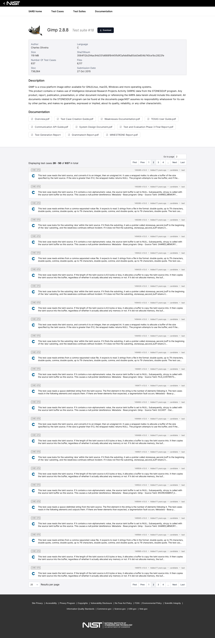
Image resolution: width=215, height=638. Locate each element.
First (135, 162)
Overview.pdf (42, 118)
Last (182, 162)
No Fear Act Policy (123, 603)
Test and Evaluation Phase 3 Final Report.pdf (148, 126)
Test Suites (79, 11)
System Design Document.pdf (95, 126)
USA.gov (132, 609)
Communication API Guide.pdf (51, 126)
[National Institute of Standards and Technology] (11, 4)
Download (107, 30)
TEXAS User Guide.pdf (163, 118)
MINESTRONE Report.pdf (124, 134)
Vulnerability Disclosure (101, 603)
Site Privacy (37, 603)
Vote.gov (143, 609)
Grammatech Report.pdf (85, 134)
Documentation (103, 11)
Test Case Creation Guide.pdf (77, 118)
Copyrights (83, 603)
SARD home (35, 11)
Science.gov (120, 609)
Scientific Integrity (173, 603)
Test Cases (57, 11)
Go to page (169, 156)
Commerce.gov (104, 609)
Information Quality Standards (80, 609)
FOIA (137, 603)
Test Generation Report (48, 134)
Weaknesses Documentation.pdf (122, 118)
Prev (142, 162)
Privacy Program (67, 603)
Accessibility (51, 603)
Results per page (50, 584)
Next (174, 162)
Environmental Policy (152, 603)
